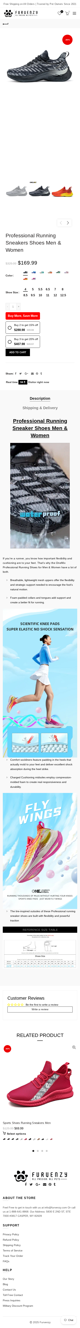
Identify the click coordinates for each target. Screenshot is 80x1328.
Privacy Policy (11, 1234)
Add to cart (17, 352)
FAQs (6, 1261)
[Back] (5, 23)
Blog (5, 1284)
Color (9, 275)
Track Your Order (13, 1255)
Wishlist (61, 12)
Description (40, 398)
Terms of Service (13, 1250)
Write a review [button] (40, 1009)
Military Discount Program (18, 1305)
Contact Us (9, 1289)
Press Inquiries (11, 1300)
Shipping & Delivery (40, 408)
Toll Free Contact (13, 1295)
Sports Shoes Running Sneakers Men (27, 1122)
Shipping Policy (12, 1245)
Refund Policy (11, 1239)
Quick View (74, 1047)
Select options (16, 1133)
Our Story (8, 1278)
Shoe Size (12, 292)
